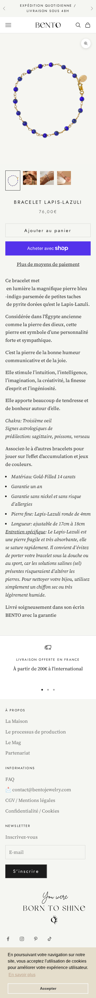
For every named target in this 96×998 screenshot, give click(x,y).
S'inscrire (26, 871)
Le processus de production (35, 731)
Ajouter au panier (47, 230)
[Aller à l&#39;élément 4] (64, 178)
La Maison (16, 721)
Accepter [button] (48, 988)
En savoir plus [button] (22, 974)
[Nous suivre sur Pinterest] (35, 939)
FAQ (9, 779)
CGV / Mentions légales (30, 800)
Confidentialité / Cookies (32, 811)
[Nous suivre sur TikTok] (49, 939)
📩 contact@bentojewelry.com (38, 789)
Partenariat (17, 752)
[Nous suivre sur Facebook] (8, 939)
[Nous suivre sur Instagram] (22, 939)
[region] (48, 662)
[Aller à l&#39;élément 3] (46, 178)
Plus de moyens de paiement (48, 264)
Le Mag (13, 742)
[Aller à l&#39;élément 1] (12, 180)
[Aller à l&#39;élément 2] (29, 178)
